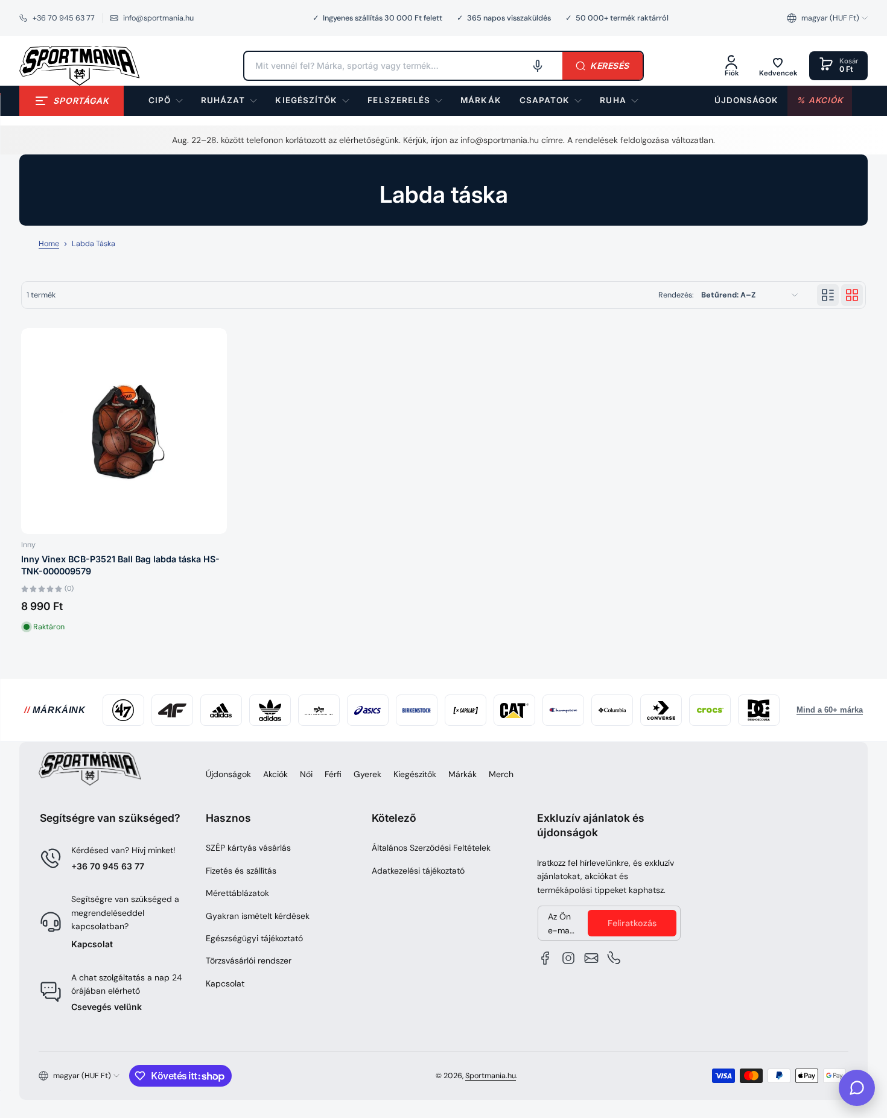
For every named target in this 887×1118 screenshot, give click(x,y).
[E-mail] (591, 958)
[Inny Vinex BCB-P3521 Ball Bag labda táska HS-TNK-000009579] (124, 431)
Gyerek (367, 774)
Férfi (333, 774)
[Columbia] (612, 710)
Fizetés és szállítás (241, 870)
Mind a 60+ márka (829, 710)
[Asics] (368, 710)
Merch (501, 774)
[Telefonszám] (614, 958)
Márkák (462, 774)
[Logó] (79, 66)
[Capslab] (465, 710)
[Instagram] (568, 958)
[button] (827, 18)
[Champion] (563, 710)
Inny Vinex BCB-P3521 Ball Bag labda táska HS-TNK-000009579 (120, 565)
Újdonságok (228, 774)
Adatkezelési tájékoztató (418, 870)
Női (306, 774)
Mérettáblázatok (237, 893)
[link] (480, 101)
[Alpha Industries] (319, 710)
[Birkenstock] (416, 710)
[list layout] (828, 295)
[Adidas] (221, 710)
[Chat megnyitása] (857, 1088)
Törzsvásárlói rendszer (248, 960)
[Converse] (661, 710)
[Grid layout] (852, 295)
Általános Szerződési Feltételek (431, 847)
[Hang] (537, 65)
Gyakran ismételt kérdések (258, 915)
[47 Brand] (123, 710)
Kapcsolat (92, 944)
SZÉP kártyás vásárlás (248, 847)
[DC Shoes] (759, 710)
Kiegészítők (414, 774)
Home (49, 244)
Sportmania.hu (490, 1076)
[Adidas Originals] (270, 710)
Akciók (275, 774)
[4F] (172, 710)
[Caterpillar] (514, 710)
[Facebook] (545, 958)
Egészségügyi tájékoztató (254, 938)
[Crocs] (710, 710)
